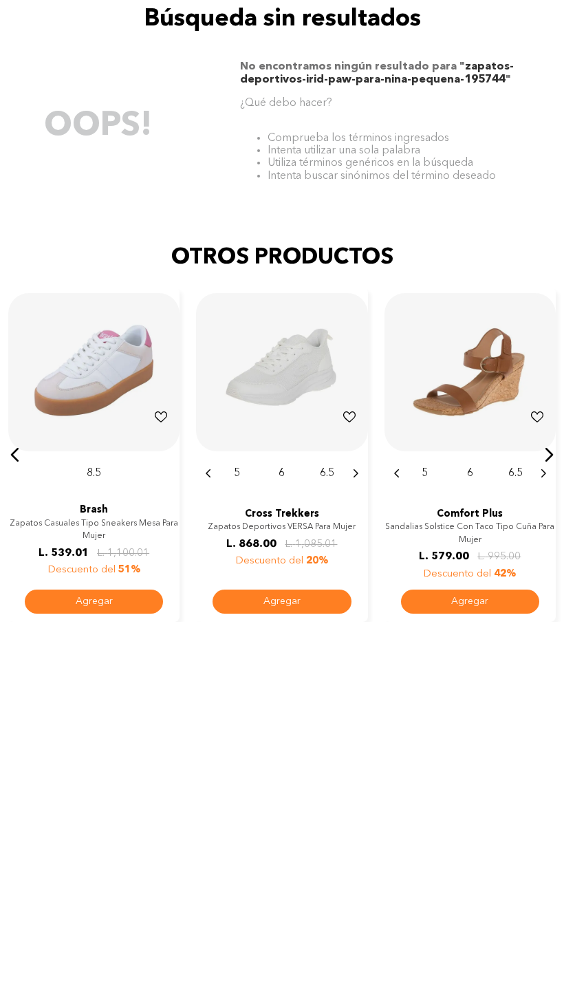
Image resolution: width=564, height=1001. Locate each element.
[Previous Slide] (208, 473)
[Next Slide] (355, 473)
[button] (15, 455)
